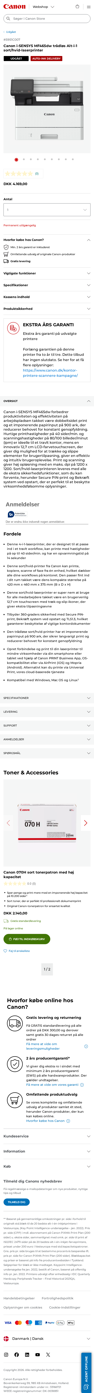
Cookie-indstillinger (64, 1307)
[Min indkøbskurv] (77, 6)
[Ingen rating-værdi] (20, 173)
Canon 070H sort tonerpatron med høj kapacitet (38, 874)
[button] (16, 159)
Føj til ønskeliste (19, 951)
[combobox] (47, 18)
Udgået (11, 31)
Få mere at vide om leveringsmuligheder (43, 1046)
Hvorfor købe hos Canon (45, 1121)
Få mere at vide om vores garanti (52, 1085)
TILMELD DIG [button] (16, 1202)
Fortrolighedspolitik (57, 1298)
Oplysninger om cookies (22, 1307)
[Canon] (14, 6)
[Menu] (89, 6)
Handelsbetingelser (19, 1298)
